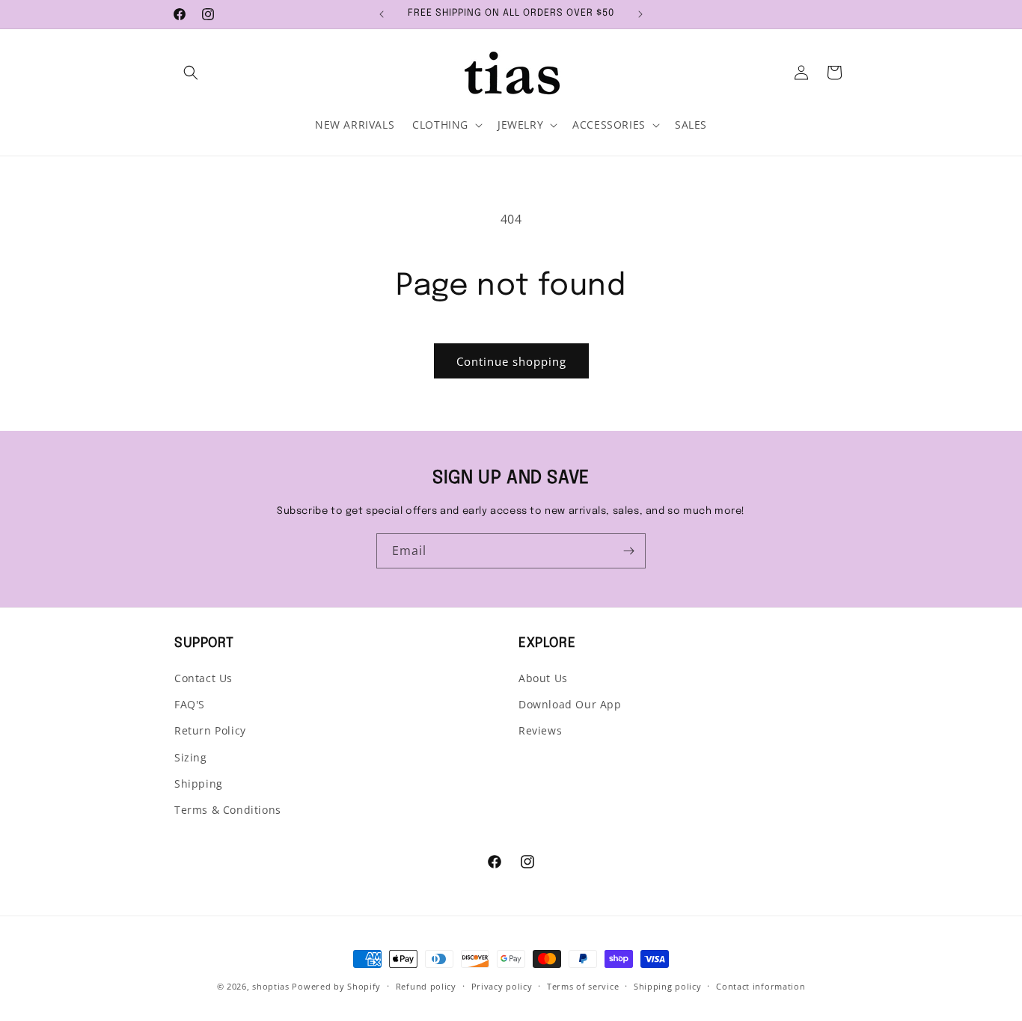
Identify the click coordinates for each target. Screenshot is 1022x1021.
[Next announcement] (640, 14)
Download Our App (570, 704)
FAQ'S (189, 704)
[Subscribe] (628, 550)
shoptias (271, 986)
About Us (543, 678)
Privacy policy (502, 986)
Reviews (540, 730)
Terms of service (583, 986)
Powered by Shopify (336, 986)
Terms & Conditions (227, 810)
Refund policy (426, 986)
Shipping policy (668, 986)
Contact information (760, 986)
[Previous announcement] (381, 14)
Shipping (198, 783)
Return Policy (210, 730)
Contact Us (203, 678)
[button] (190, 72)
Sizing (190, 757)
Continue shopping (511, 361)
